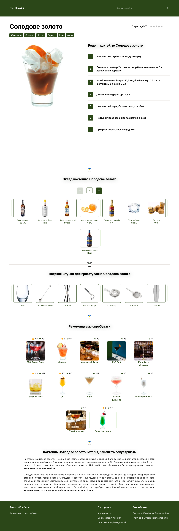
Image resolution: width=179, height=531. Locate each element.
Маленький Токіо (89, 362)
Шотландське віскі (67, 220)
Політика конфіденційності (112, 522)
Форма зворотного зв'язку (23, 513)
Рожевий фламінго (116, 398)
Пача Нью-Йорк (103, 431)
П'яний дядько (76, 431)
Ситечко (134, 305)
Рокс (23, 305)
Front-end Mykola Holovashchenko (151, 517)
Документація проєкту (109, 517)
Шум (89, 396)
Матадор (62, 362)
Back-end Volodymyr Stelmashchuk (151, 513)
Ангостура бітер (45, 220)
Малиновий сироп (89, 250)
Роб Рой (116, 362)
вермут (52, 35)
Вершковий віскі (143, 396)
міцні (70, 35)
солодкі (29, 35)
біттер (40, 35)
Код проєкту (104, 513)
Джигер (67, 305)
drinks (16, 8)
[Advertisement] (89, 150)
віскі (61, 35)
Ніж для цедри (89, 305)
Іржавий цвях (35, 396)
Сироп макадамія (112, 220)
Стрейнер (111, 305)
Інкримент (99, 191)
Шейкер (156, 305)
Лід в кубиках (134, 220)
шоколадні (16, 35)
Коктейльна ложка (45, 305)
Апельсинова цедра (90, 220)
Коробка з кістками (143, 364)
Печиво (156, 220)
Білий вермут (23, 220)
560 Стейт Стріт (35, 362)
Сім (62, 396)
